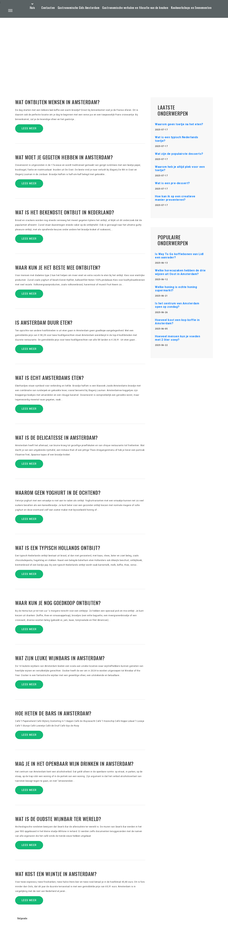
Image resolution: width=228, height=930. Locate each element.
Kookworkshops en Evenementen (191, 8)
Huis (32, 8)
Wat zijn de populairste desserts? (179, 153)
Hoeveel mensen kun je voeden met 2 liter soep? (177, 338)
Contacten (48, 8)
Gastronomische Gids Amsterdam (79, 8)
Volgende (22, 918)
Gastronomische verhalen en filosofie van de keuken (135, 8)
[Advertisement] (114, 49)
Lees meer (29, 128)
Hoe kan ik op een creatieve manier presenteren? (175, 198)
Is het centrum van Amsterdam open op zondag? (177, 305)
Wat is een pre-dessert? (172, 183)
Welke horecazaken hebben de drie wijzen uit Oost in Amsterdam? (180, 272)
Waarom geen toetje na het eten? (179, 124)
